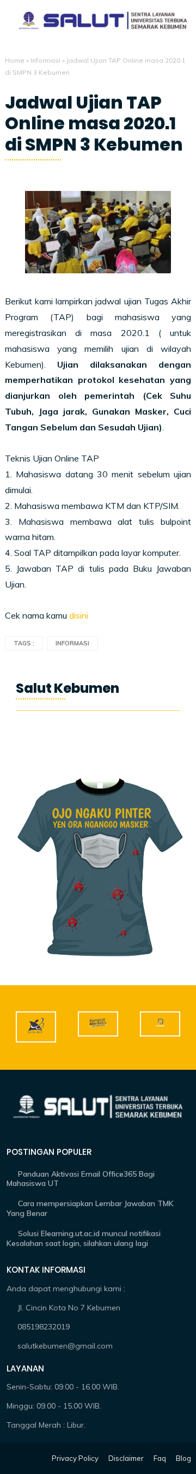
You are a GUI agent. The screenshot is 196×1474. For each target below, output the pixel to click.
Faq (160, 1458)
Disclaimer (126, 1458)
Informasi (45, 60)
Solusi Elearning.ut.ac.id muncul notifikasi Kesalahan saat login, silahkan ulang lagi (84, 1238)
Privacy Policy (75, 1458)
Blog (183, 1458)
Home (14, 60)
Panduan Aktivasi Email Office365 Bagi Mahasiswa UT (81, 1179)
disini (79, 615)
